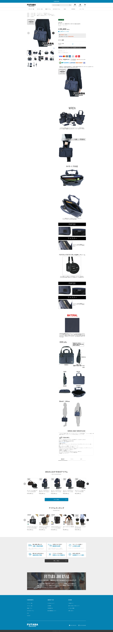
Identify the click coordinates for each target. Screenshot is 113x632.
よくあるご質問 (71, 608)
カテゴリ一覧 (39, 9)
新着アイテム (48, 9)
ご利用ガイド (80, 5)
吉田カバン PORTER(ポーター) (49, 14)
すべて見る (56, 499)
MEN (65, 9)
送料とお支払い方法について (73, 605)
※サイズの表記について (63, 442)
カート (85, 5)
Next (53, 33)
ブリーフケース (39, 13)
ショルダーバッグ (39, 14)
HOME (28, 13)
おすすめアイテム (56, 9)
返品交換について (61, 50)
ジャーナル (81, 9)
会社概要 (49, 605)
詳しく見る (56, 560)
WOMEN (73, 9)
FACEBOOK (73, 625)
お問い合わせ (70, 610)
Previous (28, 33)
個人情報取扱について (52, 610)
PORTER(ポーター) (47, 13)
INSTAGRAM (83, 625)
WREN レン (53, 15)
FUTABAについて (51, 603)
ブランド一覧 (31, 9)
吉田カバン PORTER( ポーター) (42, 15)
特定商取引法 (50, 608)
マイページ (75, 5)
